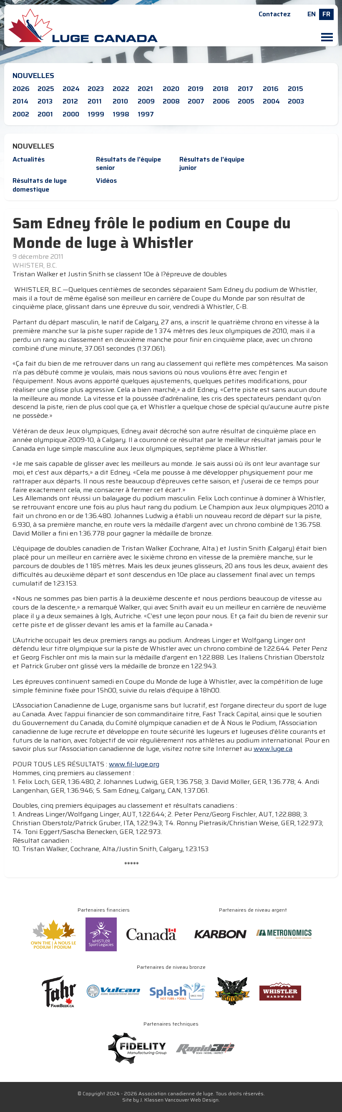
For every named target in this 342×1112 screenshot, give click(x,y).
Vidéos (106, 180)
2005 (246, 101)
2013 (45, 101)
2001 (45, 114)
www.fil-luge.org (134, 764)
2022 (121, 88)
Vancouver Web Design (192, 1100)
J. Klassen (151, 1100)
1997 (146, 114)
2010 (120, 101)
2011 (95, 101)
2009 (146, 101)
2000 (71, 114)
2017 (245, 88)
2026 (21, 88)
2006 (221, 101)
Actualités (29, 159)
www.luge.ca (273, 748)
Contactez (275, 14)
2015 (295, 88)
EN (311, 14)
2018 (221, 88)
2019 (196, 88)
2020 (171, 88)
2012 (70, 101)
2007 (196, 101)
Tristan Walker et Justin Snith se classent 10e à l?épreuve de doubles (120, 274)
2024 (71, 88)
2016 (271, 88)
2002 (21, 114)
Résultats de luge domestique (40, 185)
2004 (271, 101)
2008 (171, 101)
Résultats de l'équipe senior (128, 163)
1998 (121, 114)
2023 (96, 88)
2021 (145, 88)
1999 (96, 114)
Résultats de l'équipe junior (211, 163)
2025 (46, 88)
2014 (20, 101)
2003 (296, 101)
